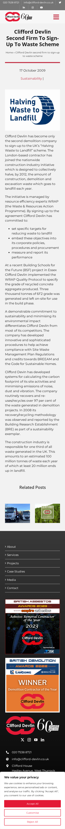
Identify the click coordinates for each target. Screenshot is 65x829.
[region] (32, 800)
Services (12, 555)
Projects (13, 563)
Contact (12, 588)
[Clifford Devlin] (32, 718)
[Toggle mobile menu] (56, 17)
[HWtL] (32, 91)
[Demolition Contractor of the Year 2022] (32, 659)
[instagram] (29, 740)
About (11, 546)
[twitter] (22, 740)
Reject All (32, 821)
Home (9, 52)
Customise (32, 812)
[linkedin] (42, 740)
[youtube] (36, 740)
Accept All (32, 803)
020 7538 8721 (22, 752)
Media (11, 579)
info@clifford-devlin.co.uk (30, 759)
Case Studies (16, 571)
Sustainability (31, 78)
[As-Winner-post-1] (32, 601)
